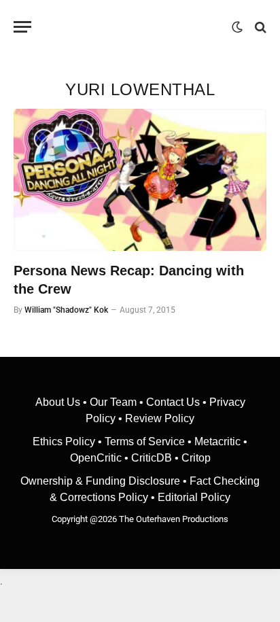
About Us (59, 402)
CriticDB (151, 458)
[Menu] (22, 27)
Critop (196, 458)
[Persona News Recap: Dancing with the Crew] (140, 180)
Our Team (113, 402)
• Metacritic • (216, 441)
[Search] (259, 27)
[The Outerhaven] (135, 27)
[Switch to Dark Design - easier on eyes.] (237, 27)
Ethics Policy (65, 441)
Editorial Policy (194, 497)
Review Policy (159, 418)
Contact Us (173, 402)
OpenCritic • (100, 458)
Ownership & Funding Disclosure (101, 481)
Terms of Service (145, 441)
